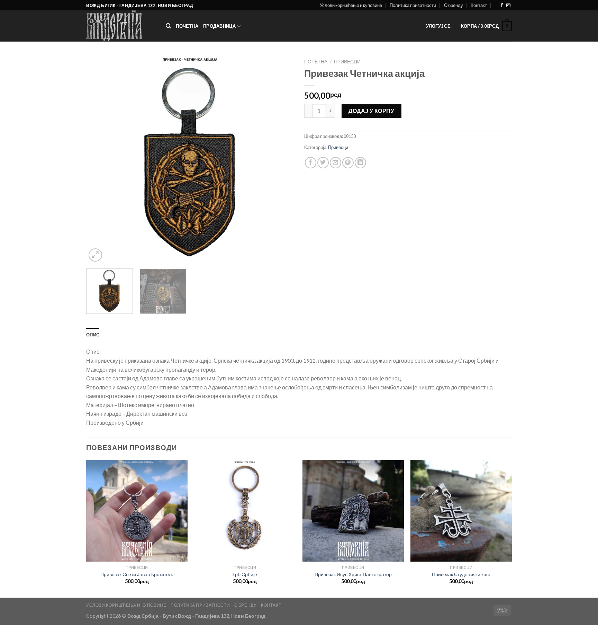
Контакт (479, 5)
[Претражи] (168, 26)
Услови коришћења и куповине (351, 5)
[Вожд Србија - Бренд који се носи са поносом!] (120, 26)
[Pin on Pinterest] (348, 162)
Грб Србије (245, 574)
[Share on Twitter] (323, 162)
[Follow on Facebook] (502, 5)
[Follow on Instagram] (508, 5)
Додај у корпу (371, 110)
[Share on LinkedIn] (360, 162)
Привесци (347, 61)
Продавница (219, 26)
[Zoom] (95, 255)
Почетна (187, 26)
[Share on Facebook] (310, 162)
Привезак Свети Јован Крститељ (136, 574)
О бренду (453, 5)
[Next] (281, 159)
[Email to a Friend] (335, 162)
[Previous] (99, 159)
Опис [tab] (92, 334)
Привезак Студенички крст (461, 574)
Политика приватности (413, 5)
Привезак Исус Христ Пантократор (353, 574)
